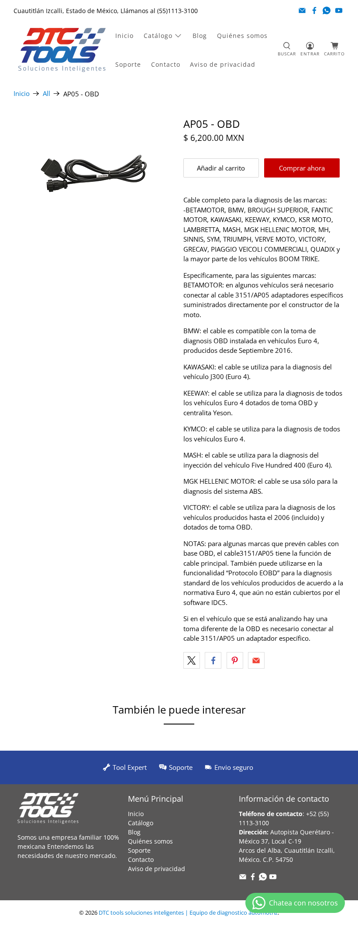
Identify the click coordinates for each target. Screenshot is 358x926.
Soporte (128, 64)
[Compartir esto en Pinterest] (235, 660)
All (46, 93)
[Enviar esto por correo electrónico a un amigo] (256, 660)
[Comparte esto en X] (191, 660)
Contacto (165, 64)
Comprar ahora (302, 168)
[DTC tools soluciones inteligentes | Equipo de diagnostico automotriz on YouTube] (339, 10)
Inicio (124, 35)
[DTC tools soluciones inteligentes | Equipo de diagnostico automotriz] (62, 50)
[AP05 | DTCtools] (94, 173)
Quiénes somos (242, 35)
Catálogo (158, 35)
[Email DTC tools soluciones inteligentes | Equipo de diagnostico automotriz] (302, 10)
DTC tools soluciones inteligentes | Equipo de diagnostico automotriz (188, 912)
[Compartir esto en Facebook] (213, 660)
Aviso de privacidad (222, 64)
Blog (200, 35)
